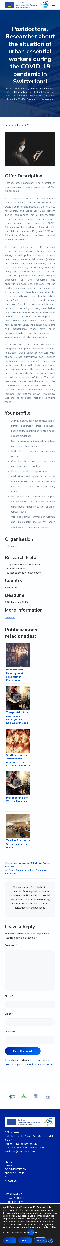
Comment (11, 945)
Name (9, 996)
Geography (20, 870)
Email (9, 1014)
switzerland (11, 873)
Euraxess (48, 88)
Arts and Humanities (16, 92)
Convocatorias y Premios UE (27, 88)
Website (10, 1031)
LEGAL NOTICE (13, 1194)
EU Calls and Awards (40, 863)
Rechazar (25, 1240)
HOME (8, 1161)
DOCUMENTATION (15, 1169)
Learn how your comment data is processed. (29, 1064)
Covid (11, 870)
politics (31, 870)
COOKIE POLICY (14, 1202)
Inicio (8, 88)
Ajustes (40, 1240)
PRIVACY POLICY (14, 1198)
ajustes (30, 1232)
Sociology (41, 870)
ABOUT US (11, 1180)
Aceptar (9, 1240)
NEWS (8, 1165)
